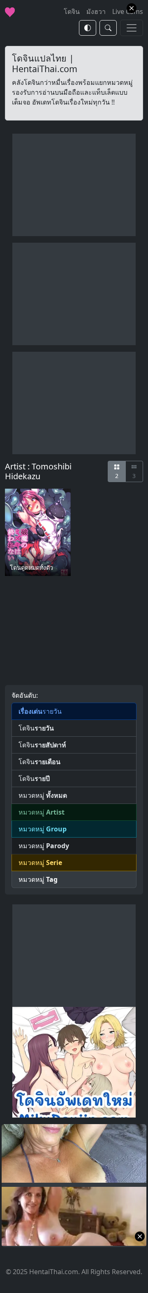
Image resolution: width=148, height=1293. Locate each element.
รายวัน (40, 711)
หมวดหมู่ (42, 795)
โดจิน (36, 728)
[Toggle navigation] (131, 28)
